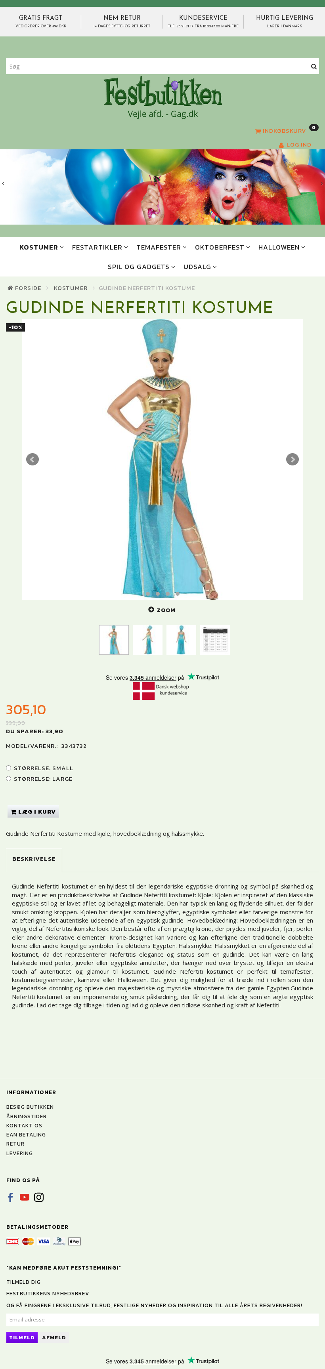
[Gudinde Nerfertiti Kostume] (162, 459)
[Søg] (314, 66)
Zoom (166, 609)
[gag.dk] (162, 97)
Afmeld (54, 1337)
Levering (19, 1153)
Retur (15, 1144)
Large (43, 778)
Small (43, 768)
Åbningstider (26, 1116)
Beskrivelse (34, 858)
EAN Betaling (26, 1134)
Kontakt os (24, 1125)
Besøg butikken (30, 1107)
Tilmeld (22, 1337)
